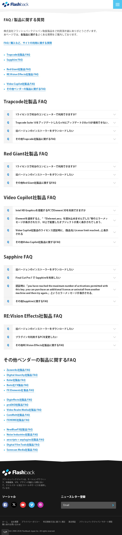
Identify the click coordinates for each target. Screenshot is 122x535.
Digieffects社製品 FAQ (19, 400)
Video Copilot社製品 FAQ (21, 84)
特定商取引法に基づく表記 (54, 522)
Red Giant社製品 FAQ (19, 69)
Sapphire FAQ (15, 60)
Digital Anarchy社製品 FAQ (22, 375)
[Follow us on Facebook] (5, 505)
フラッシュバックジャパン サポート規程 (95, 522)
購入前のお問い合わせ (11, 524)
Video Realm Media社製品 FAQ (24, 410)
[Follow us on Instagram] (40, 505)
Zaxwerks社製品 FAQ (18, 370)
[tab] (61, 114)
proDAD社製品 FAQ (17, 405)
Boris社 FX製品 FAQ (18, 385)
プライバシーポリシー (31, 522)
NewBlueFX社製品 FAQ (20, 429)
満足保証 (72, 522)
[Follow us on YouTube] (23, 505)
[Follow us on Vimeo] (32, 505)
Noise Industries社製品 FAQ (22, 435)
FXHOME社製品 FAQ (18, 420)
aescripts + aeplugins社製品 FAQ (25, 440)
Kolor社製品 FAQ (16, 380)
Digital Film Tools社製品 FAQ (23, 445)
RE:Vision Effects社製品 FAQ (23, 74)
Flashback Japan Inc (30, 531)
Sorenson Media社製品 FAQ (22, 450)
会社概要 (14, 522)
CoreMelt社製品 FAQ (18, 415)
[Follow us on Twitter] (14, 505)
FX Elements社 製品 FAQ (20, 390)
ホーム (5, 522)
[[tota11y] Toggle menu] (5, 532)
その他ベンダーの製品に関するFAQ (26, 89)
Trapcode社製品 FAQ (18, 55)
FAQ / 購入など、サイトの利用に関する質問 (28, 43)
